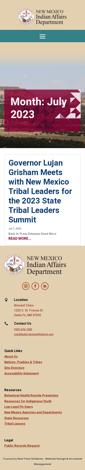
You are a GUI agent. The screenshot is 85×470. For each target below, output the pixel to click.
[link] (42, 17)
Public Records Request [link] (22, 446)
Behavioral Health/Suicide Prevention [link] (31, 395)
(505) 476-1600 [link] (23, 329)
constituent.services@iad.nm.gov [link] (33, 334)
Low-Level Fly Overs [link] (18, 407)
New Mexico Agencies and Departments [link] (33, 412)
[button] (42, 36)
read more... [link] (19, 238)
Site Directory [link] (14, 368)
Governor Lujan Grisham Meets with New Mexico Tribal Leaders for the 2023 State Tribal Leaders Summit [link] (40, 191)
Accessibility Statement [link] (21, 373)
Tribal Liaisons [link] (14, 424)
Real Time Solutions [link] (30, 459)
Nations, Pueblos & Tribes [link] (23, 362)
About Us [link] (11, 356)
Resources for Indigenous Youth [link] (28, 401)
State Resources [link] (16, 418)
